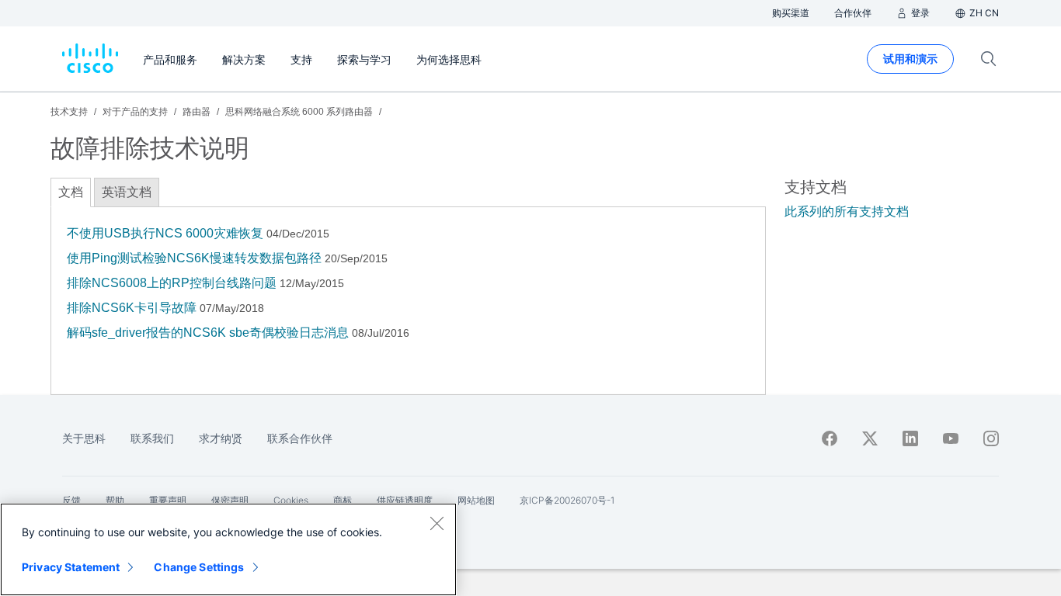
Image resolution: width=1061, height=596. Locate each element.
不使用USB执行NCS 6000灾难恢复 (165, 233)
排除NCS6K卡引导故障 (132, 307)
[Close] (436, 523)
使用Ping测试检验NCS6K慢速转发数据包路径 (194, 258)
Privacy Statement (71, 566)
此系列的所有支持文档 (846, 211)
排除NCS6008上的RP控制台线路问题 (172, 282)
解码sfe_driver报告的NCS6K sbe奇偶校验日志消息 (208, 332)
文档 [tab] (70, 192)
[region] (228, 549)
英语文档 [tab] (126, 192)
